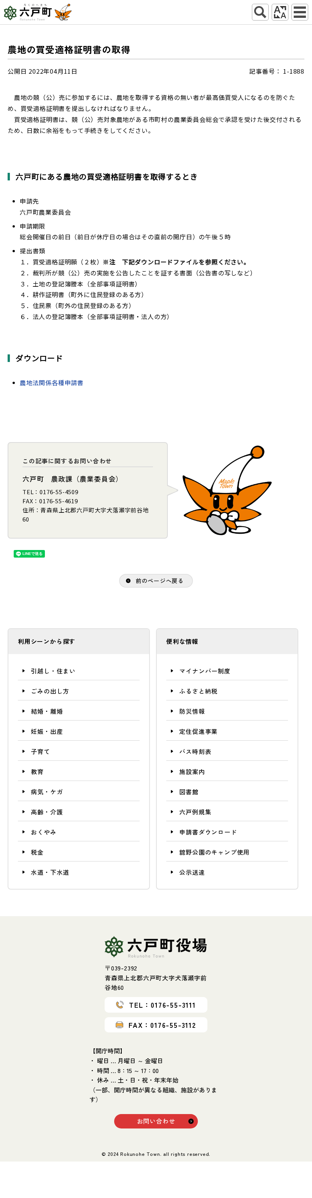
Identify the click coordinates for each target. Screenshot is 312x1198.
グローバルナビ (299, 12)
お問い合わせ (156, 1120)
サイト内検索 (260, 12)
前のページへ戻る (160, 581)
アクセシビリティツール (280, 12)
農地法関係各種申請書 (52, 382)
